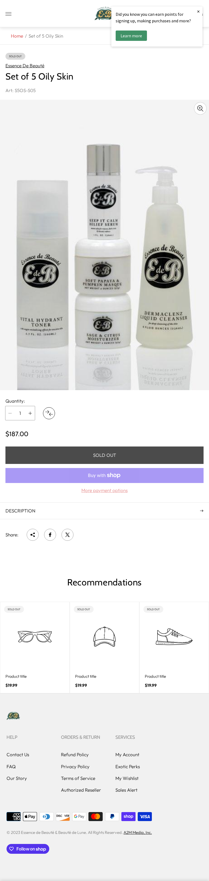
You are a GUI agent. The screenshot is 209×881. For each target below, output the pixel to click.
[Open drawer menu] (8, 14)
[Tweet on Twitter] (67, 535)
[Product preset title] (34, 636)
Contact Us (18, 754)
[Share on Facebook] (50, 535)
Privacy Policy (75, 766)
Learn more (131, 35)
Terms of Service (78, 778)
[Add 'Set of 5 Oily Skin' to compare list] (49, 413)
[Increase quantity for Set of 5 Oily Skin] (30, 413)
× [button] (198, 11)
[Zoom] (200, 108)
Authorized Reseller (81, 790)
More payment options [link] (104, 490)
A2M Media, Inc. (138, 832)
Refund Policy (75, 754)
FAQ (11, 766)
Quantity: (15, 401)
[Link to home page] (13, 716)
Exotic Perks (127, 766)
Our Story (17, 778)
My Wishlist (127, 778)
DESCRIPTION (20, 511)
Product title (16, 676)
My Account (127, 754)
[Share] (33, 535)
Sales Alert (126, 790)
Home (17, 36)
